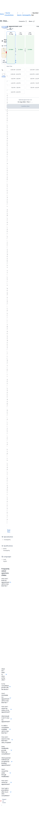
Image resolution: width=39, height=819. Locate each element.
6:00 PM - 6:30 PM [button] (15, 83)
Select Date (9, 29)
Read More (9, 531)
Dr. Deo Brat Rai (4, 21)
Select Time (9, 66)
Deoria (19, 15)
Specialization (8, 537)
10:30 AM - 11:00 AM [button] (16, 69)
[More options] (37, 21)
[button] (11, 47)
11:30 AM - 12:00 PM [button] (16, 74)
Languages (7, 557)
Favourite (22, 21)
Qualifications (8, 546)
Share (30, 21)
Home (2, 14)
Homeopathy (26, 15)
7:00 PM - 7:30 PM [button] (15, 87)
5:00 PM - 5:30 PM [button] (15, 78)
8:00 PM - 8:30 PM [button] (15, 92)
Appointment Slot (15, 26)
